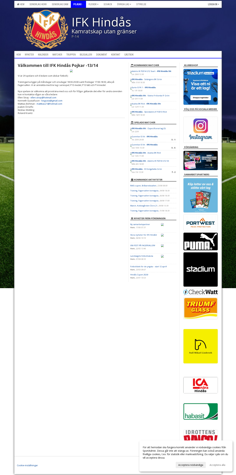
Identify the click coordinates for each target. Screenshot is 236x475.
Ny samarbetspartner (140, 224)
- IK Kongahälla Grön (147, 169)
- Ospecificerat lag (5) (149, 128)
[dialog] (186, 456)
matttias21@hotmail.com (49, 103)
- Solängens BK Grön (147, 79)
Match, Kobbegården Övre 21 (143, 205)
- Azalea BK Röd (146, 152)
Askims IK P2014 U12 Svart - (151, 71)
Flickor (93, 4)
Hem (21, 4)
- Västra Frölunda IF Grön (150, 95)
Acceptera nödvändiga (190, 465)
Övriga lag (123, 4)
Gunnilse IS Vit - (145, 136)
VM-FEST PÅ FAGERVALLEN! (142, 245)
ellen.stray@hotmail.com (43, 97)
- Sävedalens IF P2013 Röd (149, 111)
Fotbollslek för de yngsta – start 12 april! (148, 266)
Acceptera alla (217, 465)
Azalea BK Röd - (146, 103)
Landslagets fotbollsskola (141, 256)
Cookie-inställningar (27, 465)
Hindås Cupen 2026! (139, 274)
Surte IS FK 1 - (144, 87)
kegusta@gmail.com (51, 100)
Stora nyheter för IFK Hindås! (143, 235)
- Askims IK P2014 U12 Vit (150, 161)
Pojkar (77, 4)
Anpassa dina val (152, 464)
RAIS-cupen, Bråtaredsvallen (143, 185)
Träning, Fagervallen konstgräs (144, 190)
